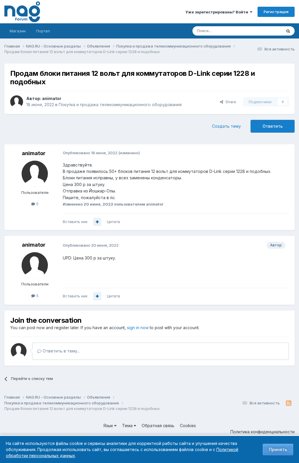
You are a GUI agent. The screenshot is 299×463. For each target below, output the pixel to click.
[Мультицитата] (97, 222)
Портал (43, 31)
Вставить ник (75, 221)
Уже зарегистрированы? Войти (217, 12)
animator (51, 98)
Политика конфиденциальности (262, 431)
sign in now (138, 327)
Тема (128, 425)
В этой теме (263, 31)
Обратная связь (158, 425)
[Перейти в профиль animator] (16, 101)
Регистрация (276, 11)
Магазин (18, 31)
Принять (278, 449)
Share (229, 101)
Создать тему (226, 126)
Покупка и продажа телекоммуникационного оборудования (120, 104)
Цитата (113, 221)
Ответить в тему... (60, 350)
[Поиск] (288, 31)
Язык (108, 425)
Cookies (188, 425)
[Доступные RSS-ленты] (289, 403)
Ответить (273, 126)
